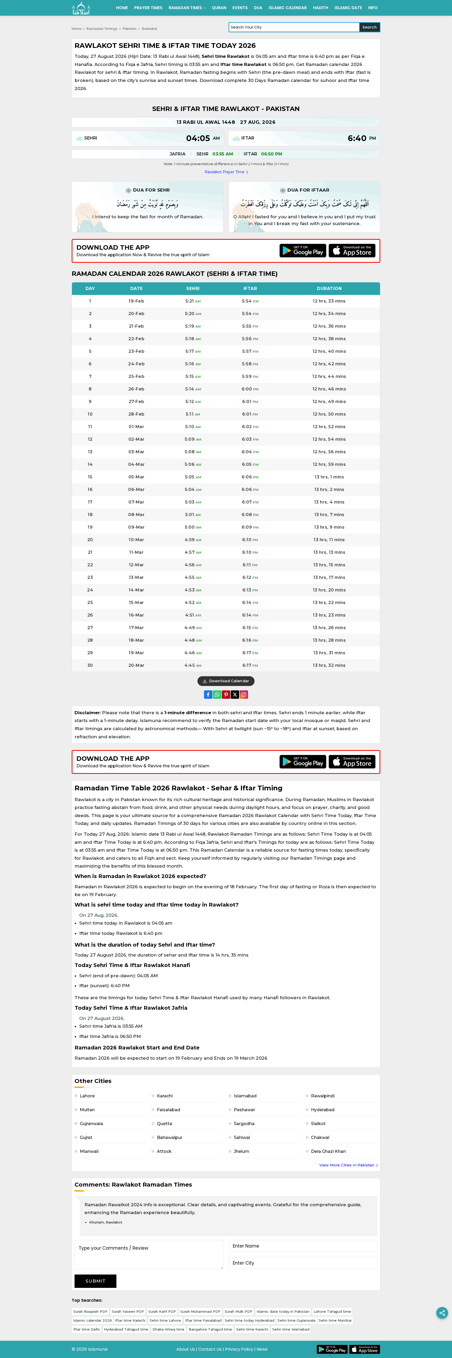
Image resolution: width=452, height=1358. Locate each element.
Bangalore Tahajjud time (210, 1329)
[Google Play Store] (302, 251)
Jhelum (241, 1151)
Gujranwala (91, 1123)
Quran (219, 7)
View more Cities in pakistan (346, 1165)
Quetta (164, 1123)
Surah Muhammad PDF (200, 1311)
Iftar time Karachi (130, 1320)
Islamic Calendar (288, 7)
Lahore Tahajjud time (332, 1311)
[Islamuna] (81, 7)
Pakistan (130, 28)
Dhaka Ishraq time (168, 1329)
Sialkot (318, 1123)
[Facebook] (208, 694)
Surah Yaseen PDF (128, 1311)
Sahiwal (242, 1137)
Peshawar (244, 1109)
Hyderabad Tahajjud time (126, 1329)
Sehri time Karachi (252, 1329)
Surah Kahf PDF (162, 1311)
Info (373, 7)
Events (240, 7)
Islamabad (245, 1095)
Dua (258, 7)
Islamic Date (348, 7)
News (262, 1349)
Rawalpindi (323, 1095)
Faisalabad (168, 1109)
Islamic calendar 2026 (92, 1320)
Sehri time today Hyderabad (249, 1320)
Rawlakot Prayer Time (225, 172)
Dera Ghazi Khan (328, 1151)
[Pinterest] (226, 694)
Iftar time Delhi (86, 1329)
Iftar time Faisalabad (203, 1320)
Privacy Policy (239, 1349)
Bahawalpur (169, 1137)
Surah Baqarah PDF (90, 1311)
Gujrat (86, 1137)
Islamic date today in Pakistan (283, 1311)
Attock (164, 1151)
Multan (87, 1109)
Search (370, 27)
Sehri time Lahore (165, 1320)
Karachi (165, 1095)
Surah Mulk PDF (238, 1311)
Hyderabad (323, 1109)
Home (122, 7)
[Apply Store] (352, 251)
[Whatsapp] (217, 694)
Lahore (87, 1095)
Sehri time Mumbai (335, 1320)
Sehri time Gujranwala (296, 1320)
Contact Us (210, 1349)
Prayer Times (148, 7)
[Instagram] (244, 694)
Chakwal (320, 1137)
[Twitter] (235, 694)
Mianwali (89, 1151)
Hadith (320, 7)
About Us (185, 1349)
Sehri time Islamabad (290, 1329)
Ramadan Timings (102, 28)
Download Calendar (228, 681)
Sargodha (244, 1123)
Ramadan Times (185, 7)
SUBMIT (96, 1281)
